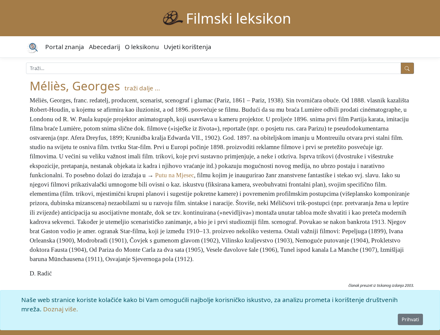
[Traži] (407, 68)
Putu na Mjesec (174, 175)
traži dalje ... (142, 88)
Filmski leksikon (238, 18)
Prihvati (410, 319)
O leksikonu (142, 47)
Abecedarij (104, 47)
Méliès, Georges (75, 86)
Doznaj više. (60, 309)
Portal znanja (64, 47)
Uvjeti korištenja (187, 47)
